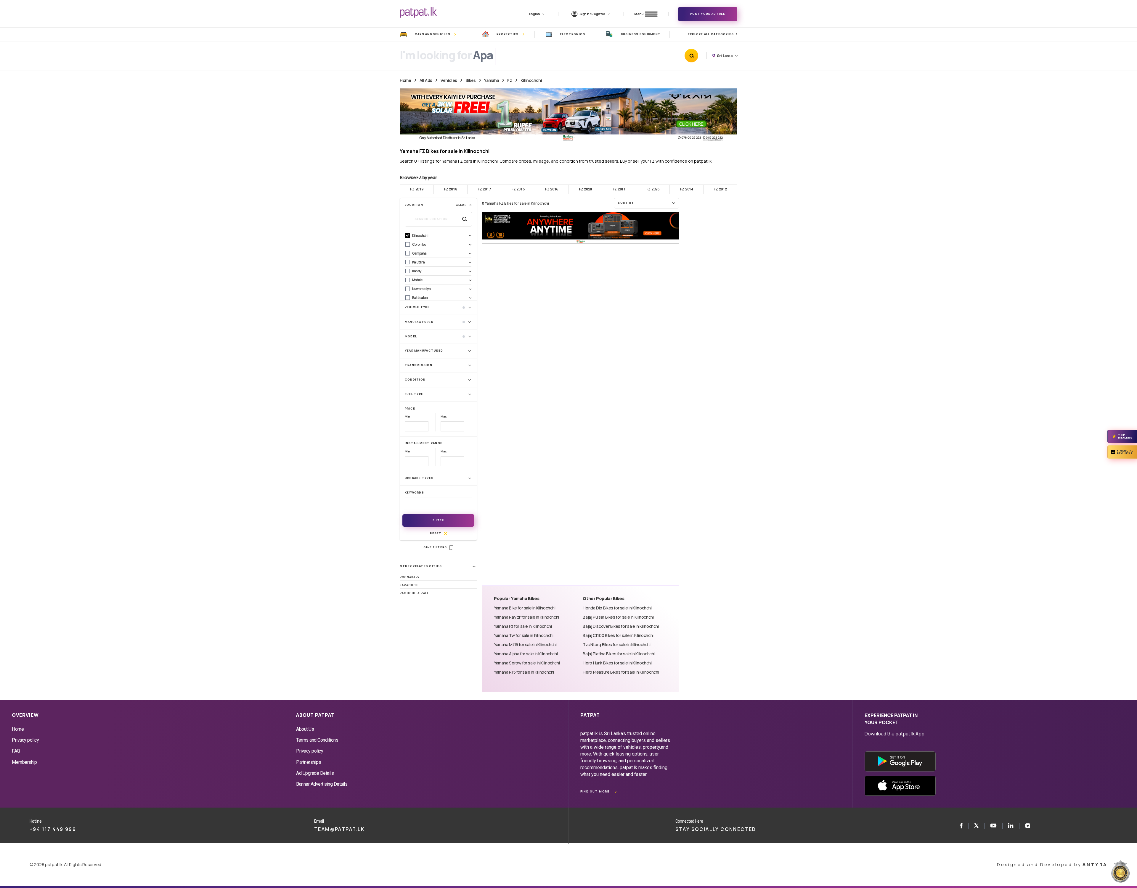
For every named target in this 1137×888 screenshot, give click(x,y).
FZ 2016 (551, 189)
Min (407, 416)
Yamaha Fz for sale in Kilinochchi (523, 626)
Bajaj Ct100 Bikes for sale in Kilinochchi (618, 635)
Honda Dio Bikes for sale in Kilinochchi (617, 608)
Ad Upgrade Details (315, 773)
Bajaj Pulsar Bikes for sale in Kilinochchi (618, 617)
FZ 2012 (720, 189)
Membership (24, 762)
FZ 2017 (484, 189)
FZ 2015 (517, 189)
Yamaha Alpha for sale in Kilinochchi (526, 653)
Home (405, 80)
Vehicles (449, 80)
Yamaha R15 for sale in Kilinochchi (524, 672)
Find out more (594, 791)
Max (443, 416)
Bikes (470, 80)
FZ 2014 (686, 189)
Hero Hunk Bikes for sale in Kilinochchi (617, 663)
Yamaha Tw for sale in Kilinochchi (523, 635)
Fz (509, 80)
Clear (461, 205)
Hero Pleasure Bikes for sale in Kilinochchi (621, 672)
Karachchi (410, 585)
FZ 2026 (652, 189)
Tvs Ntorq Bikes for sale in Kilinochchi (616, 644)
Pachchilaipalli (415, 593)
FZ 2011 (619, 189)
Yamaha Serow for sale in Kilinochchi (527, 663)
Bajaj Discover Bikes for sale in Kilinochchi (621, 626)
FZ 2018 (450, 189)
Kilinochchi (531, 80)
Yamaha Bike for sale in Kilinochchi (524, 608)
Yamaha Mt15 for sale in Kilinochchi (525, 644)
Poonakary (410, 577)
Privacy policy (25, 740)
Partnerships (308, 762)
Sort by (626, 203)
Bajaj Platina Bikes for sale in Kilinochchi (619, 653)
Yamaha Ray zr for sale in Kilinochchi (526, 617)
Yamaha (491, 80)
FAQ (16, 751)
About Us (305, 729)
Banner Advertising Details (322, 784)
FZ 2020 (585, 189)
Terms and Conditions (317, 740)
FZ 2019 (416, 189)
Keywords (414, 492)
